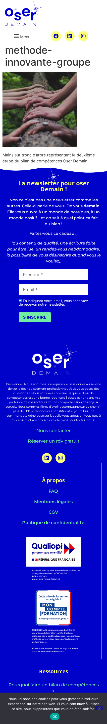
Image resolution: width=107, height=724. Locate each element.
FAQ (53, 491)
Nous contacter (53, 430)
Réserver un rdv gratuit (53, 441)
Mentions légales (53, 501)
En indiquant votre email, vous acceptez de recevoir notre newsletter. (53, 302)
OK (55, 717)
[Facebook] (56, 36)
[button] (21, 36)
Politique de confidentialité (53, 522)
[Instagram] (83, 36)
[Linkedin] (70, 36)
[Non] (99, 708)
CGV (53, 512)
